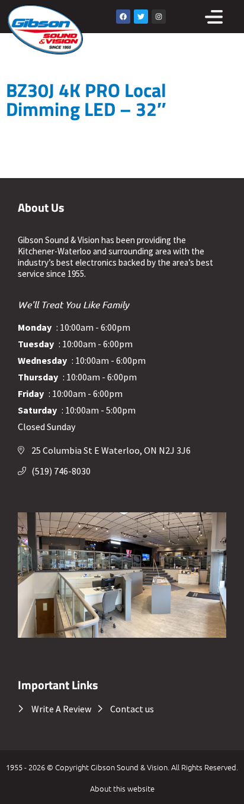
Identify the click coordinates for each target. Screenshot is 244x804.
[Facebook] (123, 16)
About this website (122, 788)
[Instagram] (159, 16)
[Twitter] (141, 16)
